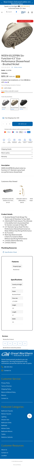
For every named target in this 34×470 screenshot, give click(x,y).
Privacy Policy (5, 383)
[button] (16, 12)
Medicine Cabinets (7, 437)
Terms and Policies (17, 464)
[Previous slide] (2, 3)
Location (4, 455)
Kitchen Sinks (5, 428)
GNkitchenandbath (18, 461)
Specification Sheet (11, 252)
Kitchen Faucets (6, 414)
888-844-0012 (8, 367)
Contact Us (7, 370)
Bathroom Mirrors (6, 431)
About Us (4, 450)
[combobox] (13, 12)
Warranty (4, 156)
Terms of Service (6, 386)
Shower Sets (5, 420)
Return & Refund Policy (8, 392)
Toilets (3, 434)
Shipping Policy (6, 389)
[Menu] (2, 12)
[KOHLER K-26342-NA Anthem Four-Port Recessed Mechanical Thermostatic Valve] (7, 190)
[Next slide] (32, 3)
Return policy (5, 153)
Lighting (3, 417)
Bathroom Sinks (6, 422)
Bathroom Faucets (7, 411)
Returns (3, 395)
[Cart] (32, 12)
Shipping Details (6, 149)
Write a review (18, 67)
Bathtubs (4, 425)
